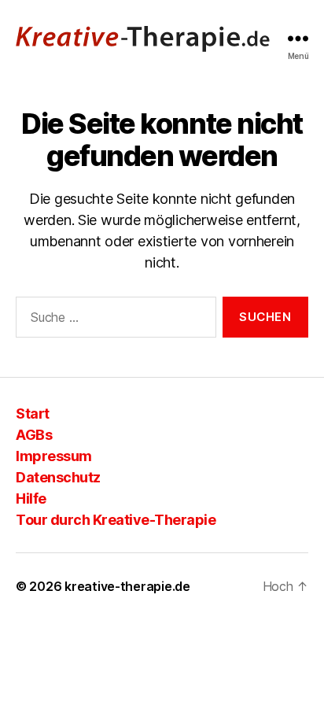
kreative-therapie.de (127, 586)
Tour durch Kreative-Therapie (115, 519)
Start (33, 413)
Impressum (54, 456)
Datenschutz (58, 477)
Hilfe (31, 498)
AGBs (34, 434)
